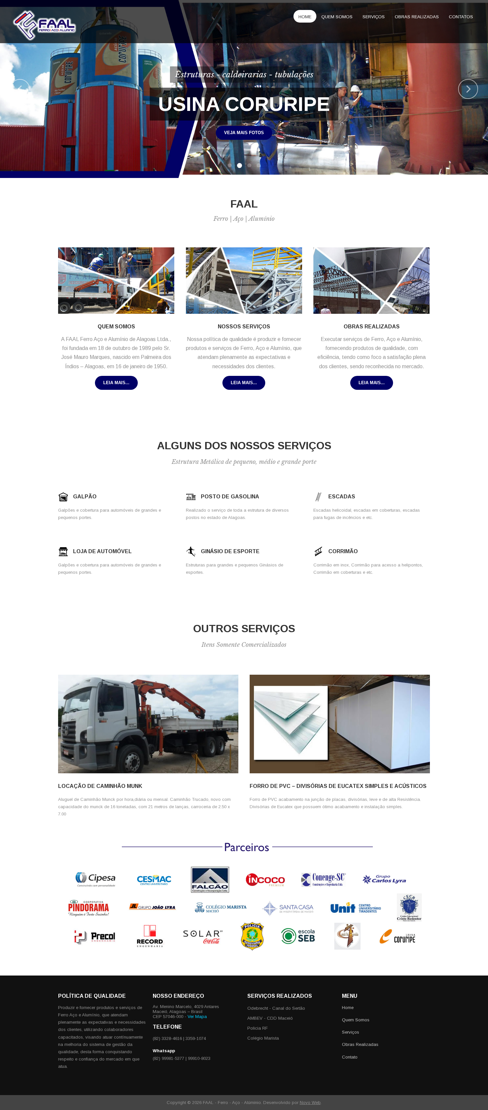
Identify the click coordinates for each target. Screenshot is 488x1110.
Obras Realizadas (360, 1044)
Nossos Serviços (244, 326)
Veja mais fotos (345, 132)
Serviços (374, 16)
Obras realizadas (417, 16)
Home (304, 16)
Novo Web (310, 1102)
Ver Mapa (197, 1016)
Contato (350, 1057)
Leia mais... (116, 382)
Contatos (461, 16)
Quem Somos (337, 16)
